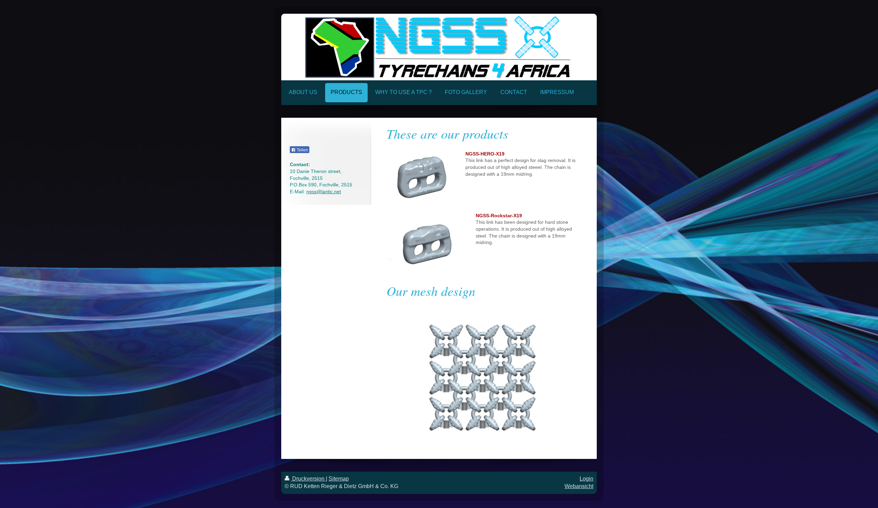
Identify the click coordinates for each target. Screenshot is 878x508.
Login (586, 479)
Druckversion (308, 479)
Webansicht (579, 486)
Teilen (302, 150)
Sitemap (339, 479)
